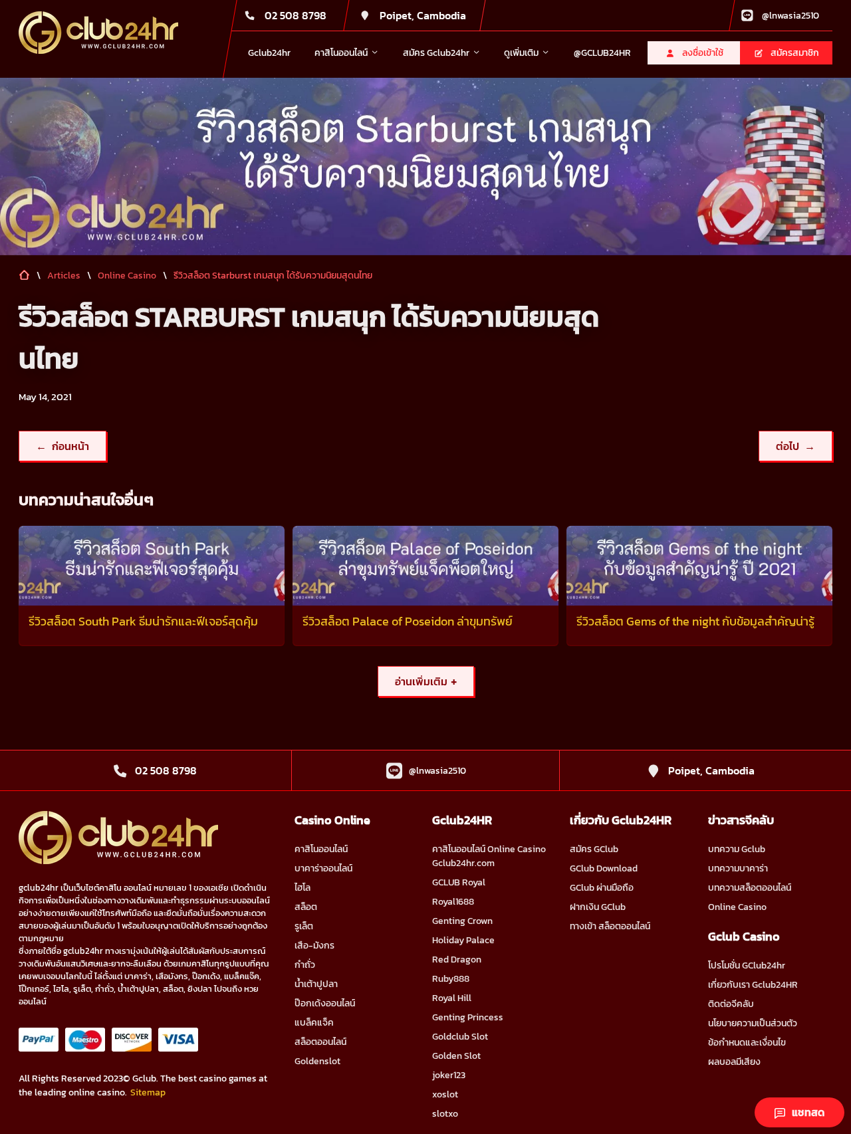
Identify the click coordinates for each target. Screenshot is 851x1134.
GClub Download (604, 868)
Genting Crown (462, 921)
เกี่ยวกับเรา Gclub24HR (753, 985)
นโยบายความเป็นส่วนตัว (752, 1023)
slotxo (445, 1114)
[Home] (98, 32)
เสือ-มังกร (314, 946)
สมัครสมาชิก (795, 53)
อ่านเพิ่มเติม (426, 681)
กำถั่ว (305, 965)
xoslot (445, 1094)
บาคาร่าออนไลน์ (323, 868)
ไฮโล (302, 888)
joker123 (448, 1075)
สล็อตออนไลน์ (320, 1042)
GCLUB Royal (458, 882)
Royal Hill (451, 998)
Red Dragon (456, 959)
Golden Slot (456, 1056)
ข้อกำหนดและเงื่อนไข (747, 1043)
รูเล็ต (304, 926)
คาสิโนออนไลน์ (321, 849)
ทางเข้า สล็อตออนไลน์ (610, 926)
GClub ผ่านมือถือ (602, 888)
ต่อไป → (795, 446)
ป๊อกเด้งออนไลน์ (325, 1003)
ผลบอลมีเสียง (734, 1062)
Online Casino (737, 907)
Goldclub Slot (460, 1037)
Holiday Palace (463, 940)
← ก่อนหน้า (62, 446)
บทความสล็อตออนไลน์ (749, 888)
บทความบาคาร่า (738, 868)
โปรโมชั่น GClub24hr (746, 965)
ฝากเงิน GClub (598, 907)
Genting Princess (467, 1017)
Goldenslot (317, 1061)
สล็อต (306, 907)
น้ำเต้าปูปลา (316, 984)
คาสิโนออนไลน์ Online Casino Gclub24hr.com (489, 856)
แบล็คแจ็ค (314, 1023)
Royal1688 (453, 902)
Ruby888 (450, 979)
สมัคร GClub (594, 849)
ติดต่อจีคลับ (731, 1004)
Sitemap (148, 1092)
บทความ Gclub (736, 849)
